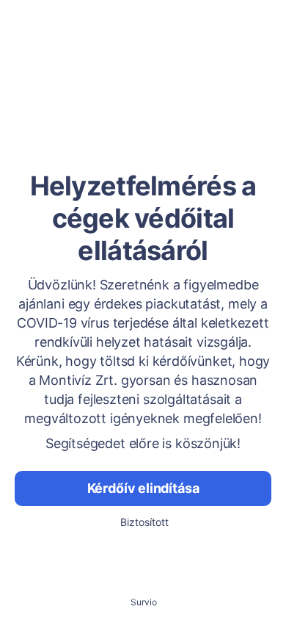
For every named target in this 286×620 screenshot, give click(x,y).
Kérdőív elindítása (143, 488)
